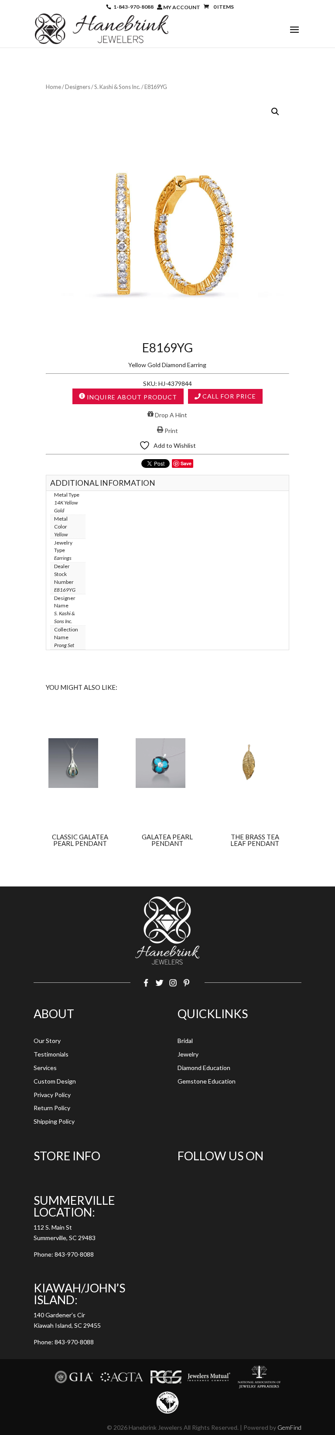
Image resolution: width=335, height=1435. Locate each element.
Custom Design (55, 1081)
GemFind (289, 1427)
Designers (77, 86)
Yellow (61, 534)
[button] (275, 111)
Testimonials (51, 1054)
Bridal (185, 1040)
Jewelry (188, 1054)
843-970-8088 (74, 1254)
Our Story (47, 1040)
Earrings (63, 558)
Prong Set (64, 645)
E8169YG (64, 589)
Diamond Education (204, 1067)
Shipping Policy (54, 1121)
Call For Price (228, 396)
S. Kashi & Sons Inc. (117, 86)
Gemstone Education (207, 1081)
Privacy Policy (52, 1094)
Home (53, 86)
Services (45, 1067)
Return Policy (52, 1107)
